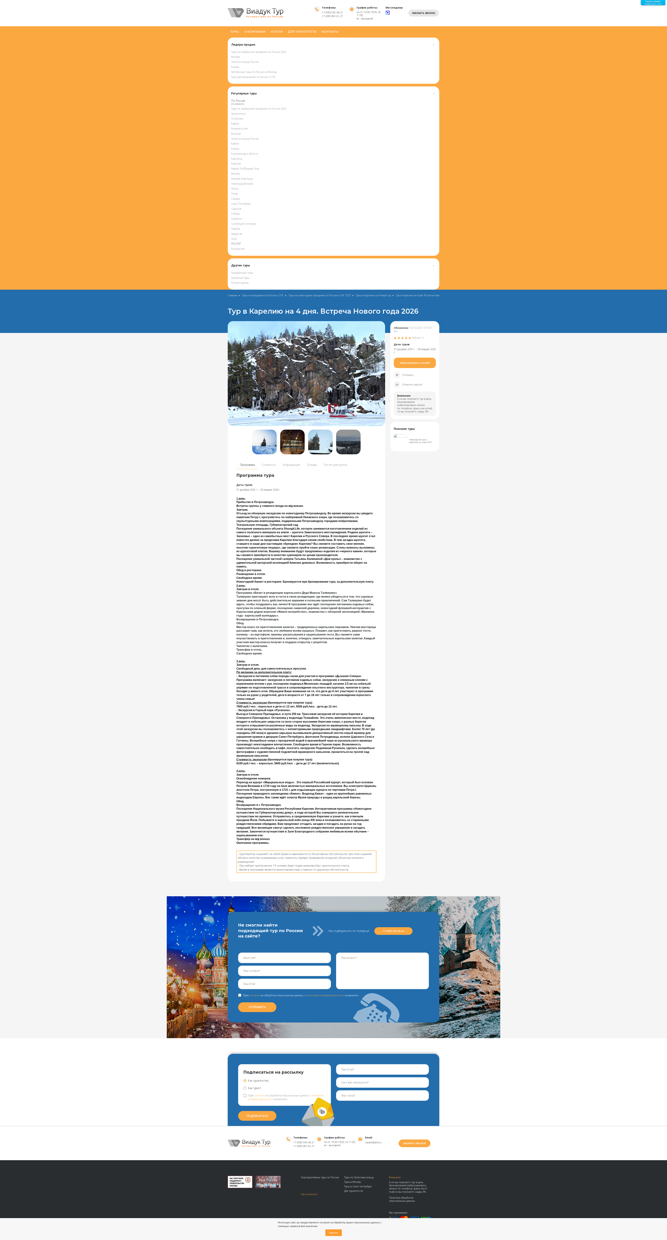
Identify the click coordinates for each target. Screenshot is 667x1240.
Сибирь (235, 213)
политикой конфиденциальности (325, 995)
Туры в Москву (352, 1181)
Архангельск (238, 113)
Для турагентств (302, 31)
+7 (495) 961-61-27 (332, 16)
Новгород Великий (242, 183)
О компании (254, 31)
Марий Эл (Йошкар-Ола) (245, 168)
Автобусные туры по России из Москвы (254, 72)
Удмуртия (236, 233)
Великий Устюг (239, 128)
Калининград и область (244, 153)
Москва (235, 56)
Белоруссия (237, 248)
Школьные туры (240, 277)
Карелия (236, 163)
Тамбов (235, 228)
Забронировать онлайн (415, 362)
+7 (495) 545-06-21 (332, 12)
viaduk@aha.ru (373, 1142)
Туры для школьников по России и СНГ (253, 77)
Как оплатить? (309, 1194)
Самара (235, 198)
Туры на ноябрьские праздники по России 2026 (258, 52)
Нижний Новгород (241, 178)
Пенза (234, 188)
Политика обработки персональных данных (402, 1199)
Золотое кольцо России (245, 61)
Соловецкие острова (243, 223)
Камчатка (236, 158)
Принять (333, 1232)
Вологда (236, 133)
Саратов (236, 208)
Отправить (257, 1007)
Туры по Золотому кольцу (359, 1177)
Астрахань (237, 118)
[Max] (388, 12)
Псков (234, 193)
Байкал (235, 123)
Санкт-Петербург (241, 203)
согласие (254, 995)
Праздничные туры (242, 272)
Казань (235, 67)
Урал (234, 238)
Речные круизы (240, 282)
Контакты (330, 31)
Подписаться (257, 1116)
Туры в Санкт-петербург (358, 1186)
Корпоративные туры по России (320, 1177)
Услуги (277, 31)
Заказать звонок (423, 13)
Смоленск (236, 218)
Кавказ (235, 143)
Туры (234, 31)
